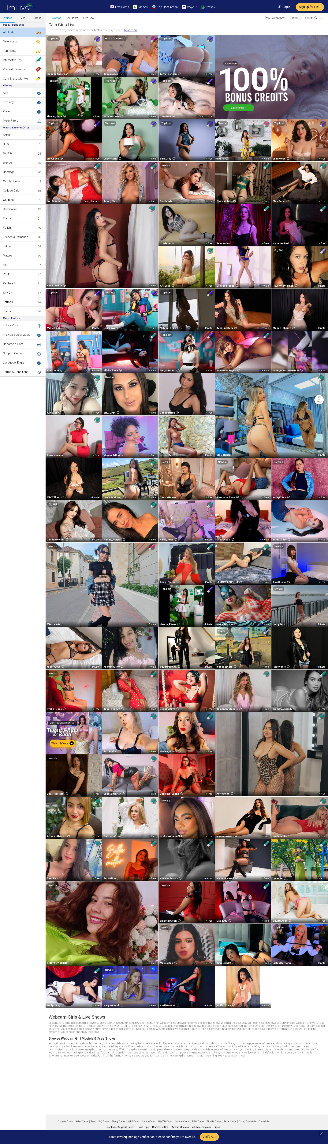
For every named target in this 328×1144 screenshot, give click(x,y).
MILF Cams (134, 1121)
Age (5, 93)
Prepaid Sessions (14, 69)
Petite (7, 274)
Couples (8, 200)
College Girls (11, 190)
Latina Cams (148, 1121)
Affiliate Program (201, 1127)
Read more (130, 30)
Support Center (13, 353)
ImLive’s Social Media (16, 334)
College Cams (65, 1121)
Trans (38, 17)
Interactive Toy (12, 60)
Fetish (7, 227)
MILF (6, 265)
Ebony (7, 218)
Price (6, 111)
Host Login (143, 1127)
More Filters (10, 120)
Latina (7, 246)
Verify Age (209, 1137)
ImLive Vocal (11, 325)
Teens (7, 311)
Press (217, 1127)
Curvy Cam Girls (247, 1121)
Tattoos (8, 302)
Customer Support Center (121, 1127)
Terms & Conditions (15, 372)
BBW (6, 144)
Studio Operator (180, 1127)
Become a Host (13, 344)
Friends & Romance (15, 237)
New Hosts (10, 41)
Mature (7, 255)
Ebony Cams (118, 1121)
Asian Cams (82, 1121)
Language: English (14, 362)
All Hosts (8, 32)
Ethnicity (8, 102)
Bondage (9, 172)
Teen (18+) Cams (100, 1121)
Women (7, 17)
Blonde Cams (214, 1121)
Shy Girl (8, 292)
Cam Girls (264, 1121)
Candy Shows (11, 181)
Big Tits (8, 153)
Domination (10, 209)
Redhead (9, 283)
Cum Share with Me (15, 78)
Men (22, 17)
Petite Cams (230, 1121)
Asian (6, 135)
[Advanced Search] (324, 18)
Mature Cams (182, 1121)
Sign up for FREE (310, 7)
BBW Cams (198, 1121)
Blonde (7, 162)
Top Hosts (9, 50)
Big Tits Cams (165, 1121)
